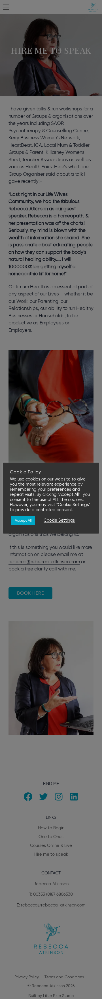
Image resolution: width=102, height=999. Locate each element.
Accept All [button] (23, 520)
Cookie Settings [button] (59, 520)
